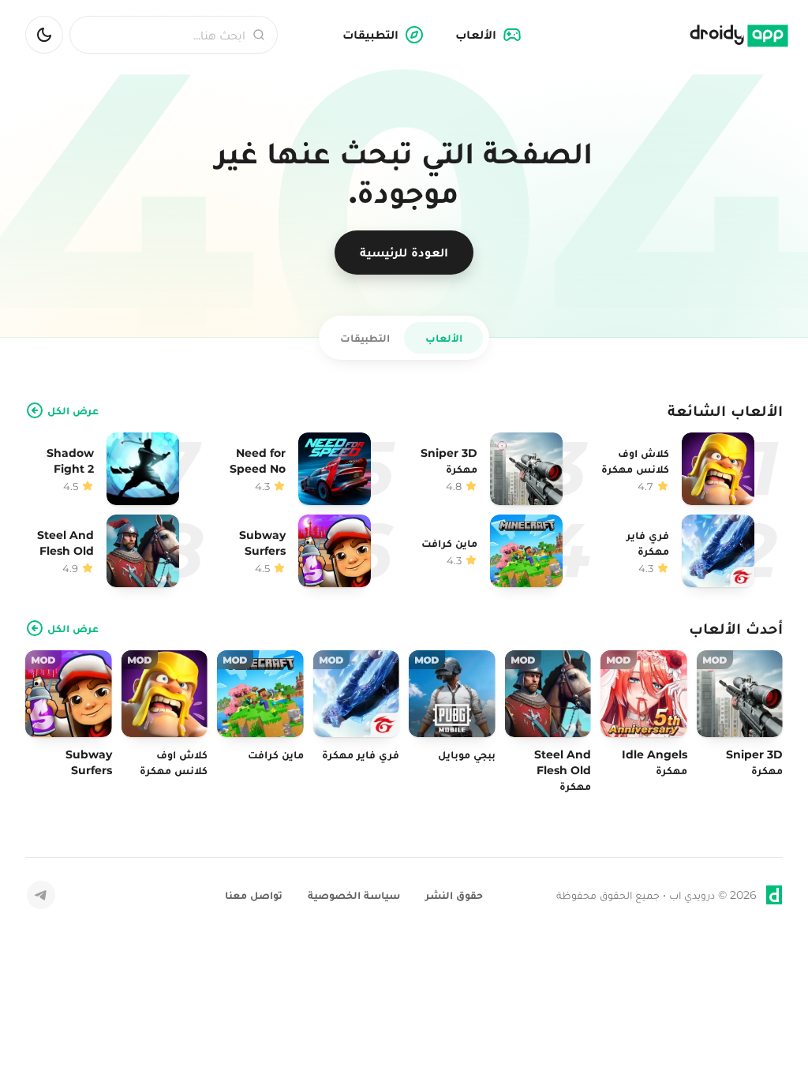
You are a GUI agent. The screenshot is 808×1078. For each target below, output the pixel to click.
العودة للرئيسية (404, 252)
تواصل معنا (253, 895)
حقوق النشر (454, 895)
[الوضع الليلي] (44, 35)
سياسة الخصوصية (354, 895)
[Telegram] (41, 895)
